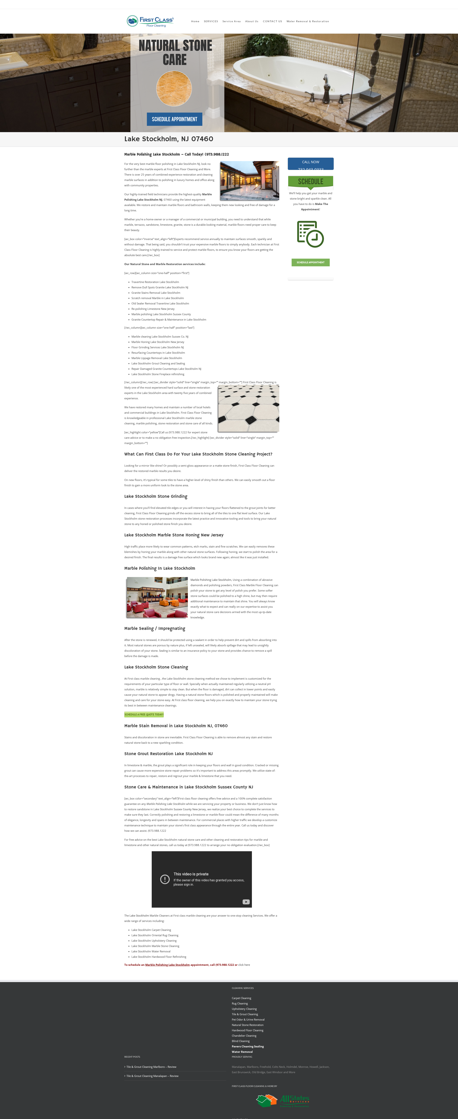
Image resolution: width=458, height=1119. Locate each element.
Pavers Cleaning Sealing (248, 1046)
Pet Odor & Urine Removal (248, 1019)
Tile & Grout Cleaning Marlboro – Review (151, 1067)
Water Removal (242, 1051)
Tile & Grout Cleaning (245, 1014)
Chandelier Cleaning (244, 1035)
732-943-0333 (311, 165)
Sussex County (183, 809)
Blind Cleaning (241, 1041)
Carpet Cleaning (241, 998)
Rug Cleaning (240, 1003)
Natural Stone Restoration (248, 1025)
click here (244, 965)
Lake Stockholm (139, 915)
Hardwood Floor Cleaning (247, 1030)
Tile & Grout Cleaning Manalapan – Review (152, 1076)
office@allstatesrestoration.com (318, 4)
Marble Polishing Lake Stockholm (211, 580)
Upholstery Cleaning (244, 1009)
